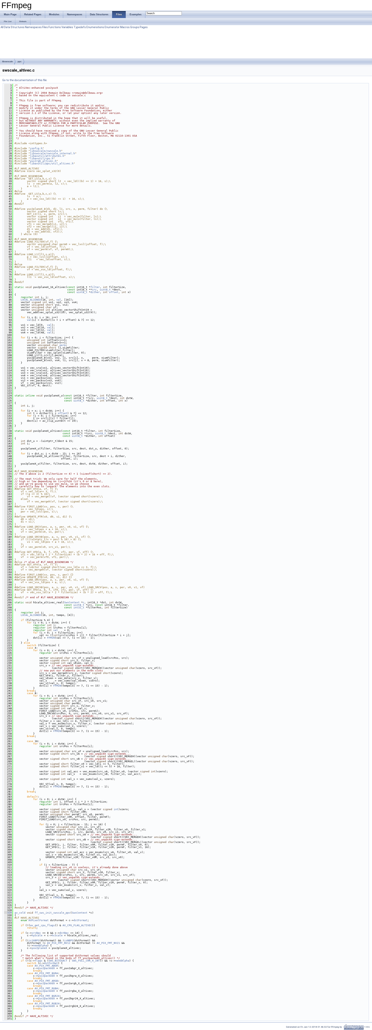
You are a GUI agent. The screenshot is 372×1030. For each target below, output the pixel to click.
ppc (20, 61)
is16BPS (33, 940)
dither (95, 292)
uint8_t (105, 289)
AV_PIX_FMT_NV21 (108, 943)
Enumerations (95, 27)
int (116, 809)
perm (62, 345)
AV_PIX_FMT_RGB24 (47, 1003)
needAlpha (40, 945)
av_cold (20, 912)
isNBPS (68, 940)
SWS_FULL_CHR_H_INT (86, 960)
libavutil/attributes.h (47, 155)
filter (95, 287)
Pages (144, 27)
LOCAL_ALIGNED (31, 299)
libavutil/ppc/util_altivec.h (51, 163)
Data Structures (14, 27)
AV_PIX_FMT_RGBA (46, 988)
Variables (67, 27)
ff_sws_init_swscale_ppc (52, 912)
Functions (54, 27)
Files (45, 27)
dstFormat (80, 920)
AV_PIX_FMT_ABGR (46, 965)
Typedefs (80, 27)
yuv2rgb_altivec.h (43, 161)
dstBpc (64, 932)
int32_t (78, 607)
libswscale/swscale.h (45, 150)
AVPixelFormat (38, 920)
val (58, 299)
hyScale (37, 935)
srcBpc (36, 932)
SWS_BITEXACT (58, 960)
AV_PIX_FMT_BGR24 (47, 995)
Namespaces (33, 27)
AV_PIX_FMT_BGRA (46, 973)
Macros (125, 27)
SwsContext (72, 602)
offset (113, 292)
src (94, 289)
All (2, 27)
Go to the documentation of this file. (24, 80)
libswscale (7, 61)
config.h (36, 148)
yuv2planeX (39, 948)
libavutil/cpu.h (41, 158)
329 (8, 912)
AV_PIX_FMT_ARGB (46, 980)
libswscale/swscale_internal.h (52, 153)
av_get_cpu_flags (42, 925)
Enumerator (112, 27)
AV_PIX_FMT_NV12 (58, 943)
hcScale (57, 935)
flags (38, 960)
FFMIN (51, 637)
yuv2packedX (46, 968)
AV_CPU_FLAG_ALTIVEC (77, 925)
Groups (134, 27)
